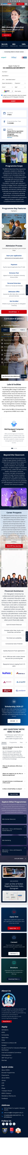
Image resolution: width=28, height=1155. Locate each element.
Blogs (3, 1088)
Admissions (5, 1030)
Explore (12, 721)
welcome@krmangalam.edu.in (13, 1112)
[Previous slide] (2, 226)
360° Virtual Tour (26, 636)
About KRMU (6, 1070)
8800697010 (17, 1115)
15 (22, 1115)
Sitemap (4, 1060)
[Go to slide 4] (16, 448)
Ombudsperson (6, 1055)
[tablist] (14, 742)
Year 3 (22, 330)
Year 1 (5, 330)
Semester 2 (20, 334)
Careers (4, 1045)
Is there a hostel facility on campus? (12, 789)
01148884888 (8, 1115)
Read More (9, 137)
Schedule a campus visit (9, 1043)
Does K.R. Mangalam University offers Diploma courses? (13, 747)
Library (4, 1080)
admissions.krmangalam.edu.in (14, 258)
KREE (3, 1032)
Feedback (5, 1098)
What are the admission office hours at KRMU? (12, 766)
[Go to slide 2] (12, 448)
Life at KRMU (6, 1078)
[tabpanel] (14, 768)
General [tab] (4, 742)
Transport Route (7, 1091)
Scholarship (5, 1035)
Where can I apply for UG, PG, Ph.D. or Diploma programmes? (13, 774)
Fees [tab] (21, 742)
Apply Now (20, 4)
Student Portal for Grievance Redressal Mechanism (14, 1049)
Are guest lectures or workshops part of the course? (13, 781)
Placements (5, 1075)
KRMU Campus (6, 1093)
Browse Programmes (8, 1072)
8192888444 (8, 1117)
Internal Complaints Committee (11, 1052)
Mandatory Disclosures (9, 1096)
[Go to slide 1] (11, 448)
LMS (3, 1083)
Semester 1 (8, 334)
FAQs (3, 1040)
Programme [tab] (13, 742)
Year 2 (14, 330)
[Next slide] (26, 226)
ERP (3, 1085)
